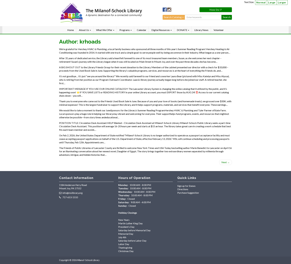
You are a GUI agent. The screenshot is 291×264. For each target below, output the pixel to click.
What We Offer (104, 30)
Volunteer (219, 30)
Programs (124, 30)
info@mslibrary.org (72, 192)
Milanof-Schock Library (88, 260)
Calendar (141, 30)
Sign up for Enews (186, 185)
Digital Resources (160, 30)
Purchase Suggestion (188, 192)
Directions (182, 189)
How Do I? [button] (215, 9)
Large (271, 2)
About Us (84, 30)
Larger (282, 2)
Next (225, 162)
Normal (261, 2)
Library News (201, 30)
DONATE (182, 30)
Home (70, 30)
